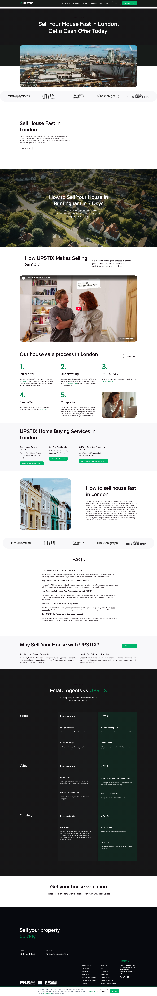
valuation (78, 379)
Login (116, 3)
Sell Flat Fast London (58, 459)
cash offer (23, 381)
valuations (43, 409)
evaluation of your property (95, 595)
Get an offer (26, 148)
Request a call (130, 356)
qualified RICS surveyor (110, 381)
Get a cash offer (130, 646)
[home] (26, 3)
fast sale (60, 585)
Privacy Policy (47, 993)
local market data (71, 383)
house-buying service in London (67, 574)
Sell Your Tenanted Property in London (93, 461)
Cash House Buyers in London (31, 463)
